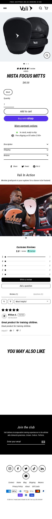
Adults (19, 396)
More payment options (26, 125)
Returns (7, 155)
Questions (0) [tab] (38, 294)
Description (8, 144)
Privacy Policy (17, 486)
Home (19, 482)
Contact (11, 482)
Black (8, 92)
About (27, 486)
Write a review (26, 279)
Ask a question (26, 286)
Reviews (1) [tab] (14, 294)
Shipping (7, 150)
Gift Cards (36, 486)
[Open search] (4, 301)
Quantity (7, 98)
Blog (25, 482)
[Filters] (10, 301)
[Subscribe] (43, 442)
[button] (23, 68)
